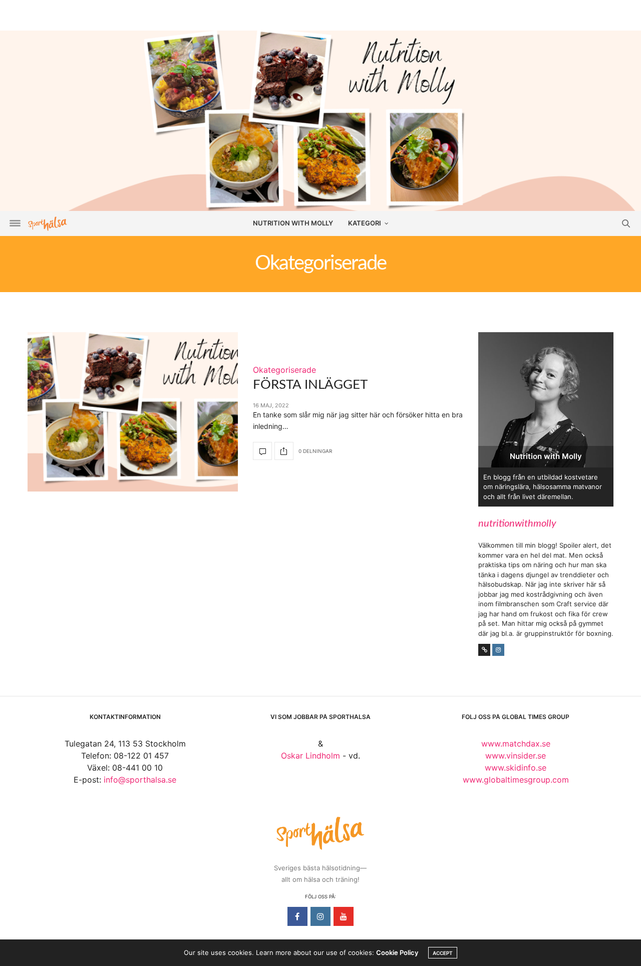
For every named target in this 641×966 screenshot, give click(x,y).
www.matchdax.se (515, 744)
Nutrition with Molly (293, 223)
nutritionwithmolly (517, 524)
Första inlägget (310, 384)
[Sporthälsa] (48, 223)
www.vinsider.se (515, 756)
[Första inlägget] (133, 412)
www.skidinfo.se (515, 768)
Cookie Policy (397, 952)
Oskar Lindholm (310, 756)
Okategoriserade (284, 370)
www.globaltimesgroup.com (516, 780)
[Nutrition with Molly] (320, 120)
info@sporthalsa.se (140, 780)
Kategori (364, 223)
